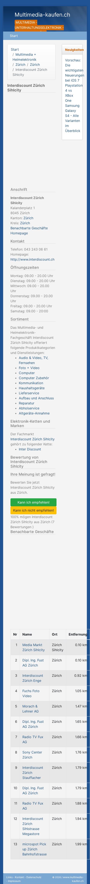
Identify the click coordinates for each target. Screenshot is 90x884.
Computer (27, 373)
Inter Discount (30, 449)
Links (9, 877)
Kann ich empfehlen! (33, 502)
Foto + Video (29, 368)
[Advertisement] (45, 141)
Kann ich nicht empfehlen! (33, 510)
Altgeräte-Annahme (34, 413)
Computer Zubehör (34, 378)
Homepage (19, 233)
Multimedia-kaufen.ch (42, 14)
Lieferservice (29, 393)
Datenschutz (33, 877)
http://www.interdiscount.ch (32, 259)
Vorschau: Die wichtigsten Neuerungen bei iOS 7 (74, 70)
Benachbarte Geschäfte (29, 228)
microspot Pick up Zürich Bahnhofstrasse (34, 849)
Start (14, 36)
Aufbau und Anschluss (36, 398)
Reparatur (26, 403)
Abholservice (29, 408)
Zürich (20, 64)
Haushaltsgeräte (32, 388)
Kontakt (19, 877)
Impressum (14, 881)
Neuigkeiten (74, 50)
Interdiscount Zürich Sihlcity (32, 439)
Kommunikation (31, 383)
